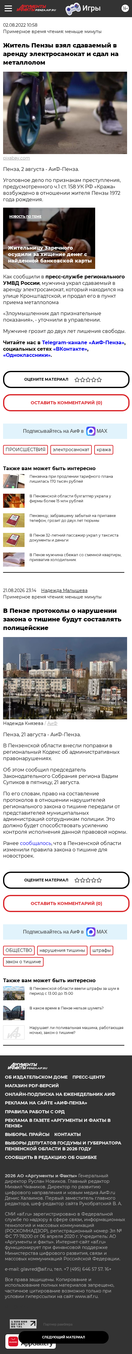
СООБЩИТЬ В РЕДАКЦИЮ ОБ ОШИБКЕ (51, 1157)
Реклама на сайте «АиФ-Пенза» (46, 1103)
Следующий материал (63, 1337)
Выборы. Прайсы (27, 1134)
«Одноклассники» (27, 355)
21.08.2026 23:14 (19, 590)
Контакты (67, 1134)
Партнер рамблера (57, 1324)
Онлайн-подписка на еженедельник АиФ (60, 1094)
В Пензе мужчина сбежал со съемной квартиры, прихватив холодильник (75, 557)
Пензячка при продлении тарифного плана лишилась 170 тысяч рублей (71, 479)
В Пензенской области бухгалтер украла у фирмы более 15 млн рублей (70, 498)
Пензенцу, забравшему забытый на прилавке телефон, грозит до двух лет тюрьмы (72, 518)
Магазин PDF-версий (32, 1085)
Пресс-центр (88, 1077)
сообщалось (35, 843)
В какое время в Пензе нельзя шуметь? (66, 1008)
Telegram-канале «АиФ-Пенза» (83, 342)
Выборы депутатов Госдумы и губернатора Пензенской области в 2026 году (63, 1145)
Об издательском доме (36, 1077)
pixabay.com (16, 158)
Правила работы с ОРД (35, 1112)
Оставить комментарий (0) (66, 402)
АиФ (52, 723)
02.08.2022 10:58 (20, 25)
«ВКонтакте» (70, 349)
